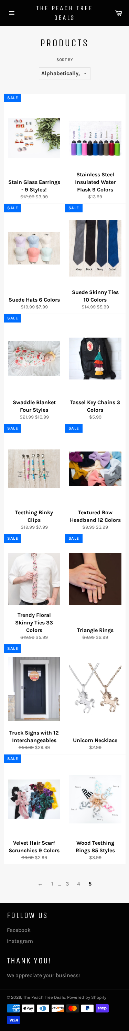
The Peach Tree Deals (64, 13)
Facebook (19, 930)
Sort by (64, 59)
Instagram (20, 941)
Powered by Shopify (86, 997)
